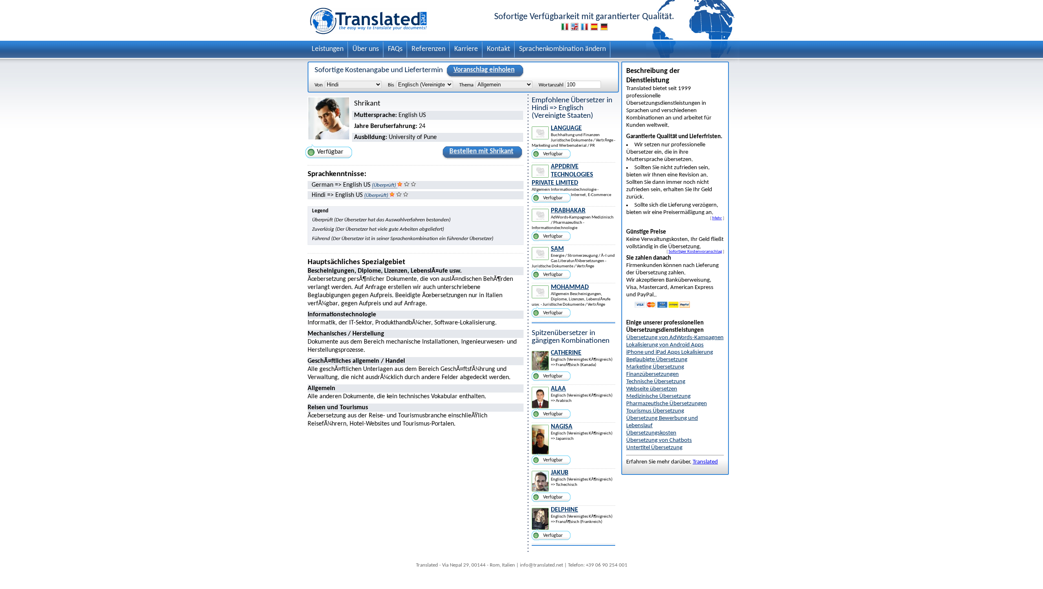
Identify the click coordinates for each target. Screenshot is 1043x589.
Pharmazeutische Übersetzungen (666, 404)
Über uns (365, 49)
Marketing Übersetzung (655, 367)
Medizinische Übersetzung (658, 396)
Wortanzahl (551, 85)
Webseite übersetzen (651, 389)
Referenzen (428, 49)
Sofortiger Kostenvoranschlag (695, 251)
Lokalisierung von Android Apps (665, 345)
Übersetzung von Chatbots (659, 440)
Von (319, 85)
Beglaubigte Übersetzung (656, 360)
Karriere (466, 49)
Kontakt (498, 49)
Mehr (717, 218)
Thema (466, 85)
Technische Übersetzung (655, 382)
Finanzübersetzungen (652, 374)
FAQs (395, 49)
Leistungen (327, 49)
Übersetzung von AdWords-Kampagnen (675, 338)
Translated (705, 462)
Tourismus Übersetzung (655, 411)
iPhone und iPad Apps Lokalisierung (669, 352)
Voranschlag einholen (484, 69)
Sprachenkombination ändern (562, 49)
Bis (391, 85)
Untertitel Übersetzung (654, 448)
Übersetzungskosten (651, 433)
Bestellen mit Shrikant (481, 151)
